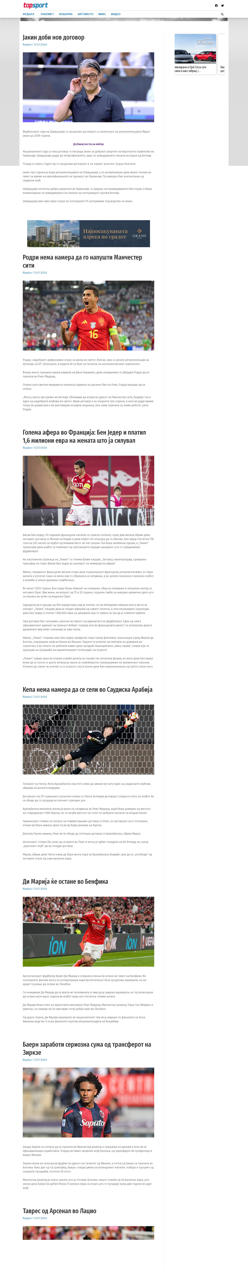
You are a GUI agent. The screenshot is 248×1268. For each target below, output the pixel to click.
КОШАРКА (66, 14)
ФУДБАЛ (28, 14)
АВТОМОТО (85, 14)
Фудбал (27, 44)
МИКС (102, 14)
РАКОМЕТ (47, 14)
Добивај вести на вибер (88, 144)
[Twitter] (222, 5)
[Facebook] (216, 5)
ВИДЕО (115, 14)
